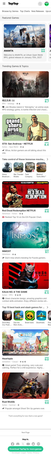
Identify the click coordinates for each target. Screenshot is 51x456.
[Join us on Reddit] (33, 444)
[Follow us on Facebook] (12, 444)
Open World (13, 147)
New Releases (37, 11)
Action (4, 147)
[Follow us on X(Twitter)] (23, 444)
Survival (12, 405)
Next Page (26, 432)
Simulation (6, 362)
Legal (23, 453)
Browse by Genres (10, 11)
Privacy (36, 453)
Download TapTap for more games (25, 449)
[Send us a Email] (38, 444)
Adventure (6, 214)
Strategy (11, 104)
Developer (16, 453)
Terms (29, 453)
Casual (15, 362)
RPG (4, 104)
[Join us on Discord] (17, 444)
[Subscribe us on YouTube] (28, 444)
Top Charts (25, 11)
